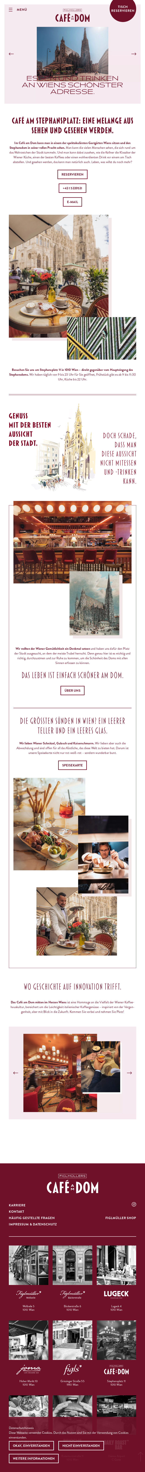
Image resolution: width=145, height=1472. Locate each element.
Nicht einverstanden (81, 1445)
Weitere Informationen (34, 1458)
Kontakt (16, 1211)
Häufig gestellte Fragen (32, 1218)
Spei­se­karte (72, 765)
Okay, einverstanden (31, 1445)
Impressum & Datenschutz (33, 1224)
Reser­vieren (72, 174)
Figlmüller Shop (120, 1218)
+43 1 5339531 (72, 188)
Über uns (72, 690)
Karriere (17, 1205)
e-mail (72, 202)
